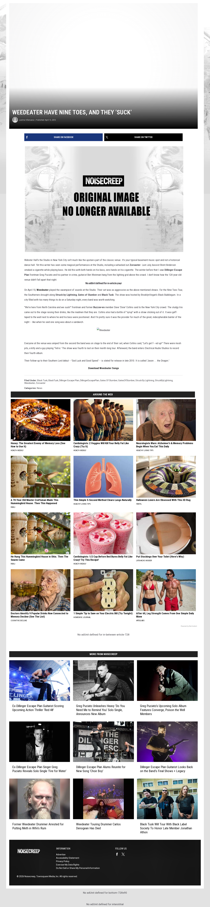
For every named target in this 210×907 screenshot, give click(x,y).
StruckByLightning (164, 380)
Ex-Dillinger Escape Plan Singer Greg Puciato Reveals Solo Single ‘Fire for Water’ (39, 769)
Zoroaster (41, 383)
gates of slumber (108, 380)
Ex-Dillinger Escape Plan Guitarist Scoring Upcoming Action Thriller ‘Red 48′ (38, 708)
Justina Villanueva (26, 120)
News (39, 388)
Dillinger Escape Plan (69, 380)
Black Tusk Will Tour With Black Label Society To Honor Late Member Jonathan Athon (166, 828)
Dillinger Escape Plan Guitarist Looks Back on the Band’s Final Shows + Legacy (166, 769)
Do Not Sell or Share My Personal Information (78, 868)
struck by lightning (144, 380)
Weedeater (29, 383)
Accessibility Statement (67, 858)
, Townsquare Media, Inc (47, 876)
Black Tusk (42, 380)
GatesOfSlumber (126, 380)
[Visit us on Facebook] (118, 854)
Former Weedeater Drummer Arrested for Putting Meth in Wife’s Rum (38, 826)
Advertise (60, 854)
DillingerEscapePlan (89, 380)
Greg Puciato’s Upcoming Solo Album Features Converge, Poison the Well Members (163, 710)
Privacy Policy (62, 861)
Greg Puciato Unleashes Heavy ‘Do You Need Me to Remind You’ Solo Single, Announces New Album (100, 710)
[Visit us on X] (124, 854)
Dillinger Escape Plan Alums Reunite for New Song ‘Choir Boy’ (100, 769)
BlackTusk (53, 380)
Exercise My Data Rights (67, 864)
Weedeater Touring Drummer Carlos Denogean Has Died (98, 826)
